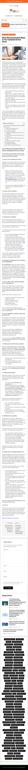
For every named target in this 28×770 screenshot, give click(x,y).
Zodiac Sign (8, 758)
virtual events (19, 756)
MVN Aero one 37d (20, 709)
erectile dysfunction (7, 670)
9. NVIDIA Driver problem (11, 143)
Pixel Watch (7, 724)
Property (22, 730)
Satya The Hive (17, 735)
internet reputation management (17, 691)
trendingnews (22, 750)
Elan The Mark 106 (18, 665)
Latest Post (5, 34)
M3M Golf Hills (17, 704)
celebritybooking (17, 647)
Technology (12, 34)
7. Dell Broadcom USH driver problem (13, 140)
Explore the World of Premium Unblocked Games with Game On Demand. (17, 623)
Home (14, 680)
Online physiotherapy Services (9, 722)
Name (5, 565)
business (9, 647)
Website (5, 576)
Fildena (15, 670)
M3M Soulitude (9, 706)
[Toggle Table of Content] (23, 124)
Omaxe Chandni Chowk (18, 714)
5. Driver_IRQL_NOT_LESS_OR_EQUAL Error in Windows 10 (15, 136)
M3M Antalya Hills (9, 701)
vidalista (10, 753)
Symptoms (7, 748)
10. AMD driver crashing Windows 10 (13, 145)
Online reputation (20, 722)
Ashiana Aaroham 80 (17, 641)
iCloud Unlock (8, 688)
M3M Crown (9, 704)
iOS (14, 693)
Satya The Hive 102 (10, 737)
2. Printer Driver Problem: (11, 129)
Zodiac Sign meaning (17, 758)
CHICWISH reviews (9, 652)
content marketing (19, 654)
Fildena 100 (22, 670)
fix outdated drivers (11, 176)
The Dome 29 (20, 748)
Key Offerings (19, 696)
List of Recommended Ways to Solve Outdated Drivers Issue (14, 126)
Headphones (14, 678)
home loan (20, 680)
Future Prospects (13, 675)
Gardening (6, 678)
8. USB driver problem (10, 142)
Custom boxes (9, 657)
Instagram (6, 691)
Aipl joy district (19, 639)
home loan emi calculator (11, 683)
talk (4, 44)
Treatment (5, 750)
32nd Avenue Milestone (9, 639)
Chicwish (18, 649)
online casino (19, 719)
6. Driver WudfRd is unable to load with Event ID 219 (15, 139)
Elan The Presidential (7, 667)
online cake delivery (10, 719)
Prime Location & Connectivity (18, 724)
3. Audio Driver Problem (10, 131)
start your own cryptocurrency (8, 745)
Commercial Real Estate (9, 654)
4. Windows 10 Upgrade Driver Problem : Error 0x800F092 (15, 133)
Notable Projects (8, 714)
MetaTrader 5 (18, 706)
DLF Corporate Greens (18, 660)
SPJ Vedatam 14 (19, 743)
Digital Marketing (8, 660)
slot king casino (8, 740)
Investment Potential (7, 693)
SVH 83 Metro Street (21, 745)
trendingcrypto (13, 750)
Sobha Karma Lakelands (18, 740)
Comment (6, 549)
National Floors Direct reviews (18, 711)
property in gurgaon (19, 732)
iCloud (20, 683)
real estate (9, 735)
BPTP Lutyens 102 (18, 644)
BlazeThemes (22, 767)
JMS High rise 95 (21, 693)
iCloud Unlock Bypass (18, 688)
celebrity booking (10, 649)
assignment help (8, 644)
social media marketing (9, 743)
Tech (13, 748)
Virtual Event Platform (9, 756)
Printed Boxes (14, 727)
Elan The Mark (9, 665)
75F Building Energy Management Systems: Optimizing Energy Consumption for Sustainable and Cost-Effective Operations (17, 602)
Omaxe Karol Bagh (8, 717)
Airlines (8, 641)
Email (5, 571)
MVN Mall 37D (7, 711)
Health (21, 678)
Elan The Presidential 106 (19, 667)
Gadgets (21, 675)
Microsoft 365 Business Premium (10, 518)
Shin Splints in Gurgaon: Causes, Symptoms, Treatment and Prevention (13, 1)
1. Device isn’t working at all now (12, 128)
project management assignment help (10, 730)
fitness (6, 675)
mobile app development (9, 709)
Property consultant (9, 732)
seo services (19, 737)
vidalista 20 (17, 753)
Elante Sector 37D (18, 662)
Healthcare (7, 680)
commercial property (19, 652)
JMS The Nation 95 (10, 696)
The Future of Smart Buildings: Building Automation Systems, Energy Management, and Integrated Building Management (17, 613)
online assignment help (18, 717)
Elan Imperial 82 (9, 662)
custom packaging (18, 657)
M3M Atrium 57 (18, 701)
